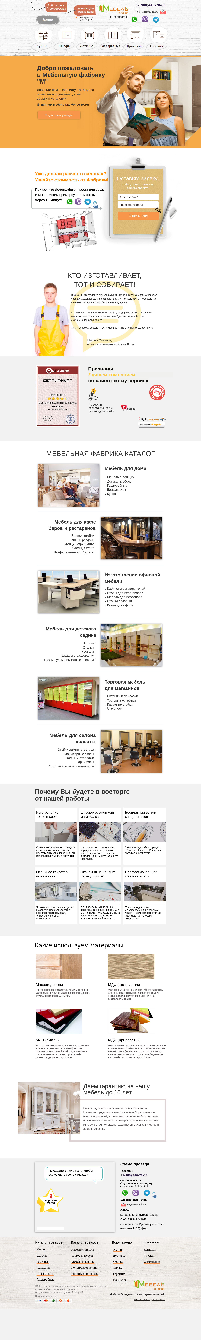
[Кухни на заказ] (42, 50)
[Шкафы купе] (64, 50)
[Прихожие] (134, 50)
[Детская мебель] (87, 50)
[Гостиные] (157, 50)
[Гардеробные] (110, 50)
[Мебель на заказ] (149, 1290)
